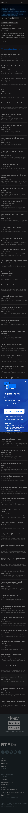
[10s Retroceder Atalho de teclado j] (6, 811)
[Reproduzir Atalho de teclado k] (2, 811)
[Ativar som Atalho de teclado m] (9, 811)
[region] (14, 406)
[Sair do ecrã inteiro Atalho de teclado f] (25, 811)
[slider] (16, 811)
